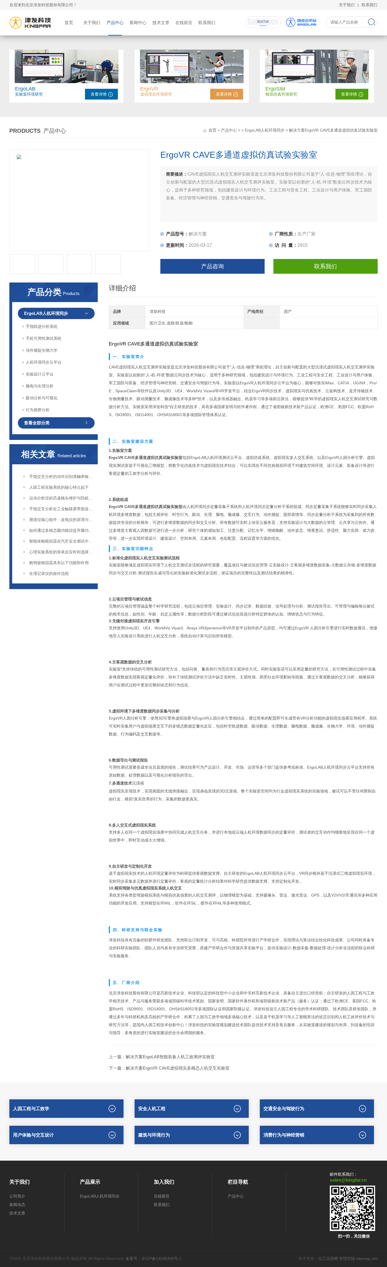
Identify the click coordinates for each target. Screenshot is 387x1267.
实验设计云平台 (40, 374)
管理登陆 (347, 1258)
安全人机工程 (151, 1108)
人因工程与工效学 (31, 1108)
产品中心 (115, 22)
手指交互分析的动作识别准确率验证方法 (61, 476)
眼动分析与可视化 (42, 398)
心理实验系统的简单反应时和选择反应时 (61, 552)
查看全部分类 (37, 422)
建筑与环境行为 (154, 1135)
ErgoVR (149, 89)
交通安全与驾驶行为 (283, 1108)
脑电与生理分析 (40, 386)
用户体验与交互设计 (33, 1135)
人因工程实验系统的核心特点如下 (59, 487)
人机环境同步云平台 (43, 362)
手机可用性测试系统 (43, 338)
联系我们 (369, 5)
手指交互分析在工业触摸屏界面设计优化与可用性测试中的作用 (61, 509)
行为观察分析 (38, 410)
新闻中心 (137, 22)
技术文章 (160, 22)
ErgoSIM (275, 89)
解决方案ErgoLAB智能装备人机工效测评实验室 (170, 1056)
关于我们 (347, 5)
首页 (69, 22)
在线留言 (183, 22)
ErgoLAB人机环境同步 (264, 130)
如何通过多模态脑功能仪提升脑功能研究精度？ (61, 530)
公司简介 (17, 1196)
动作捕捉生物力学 (42, 350)
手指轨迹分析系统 (42, 326)
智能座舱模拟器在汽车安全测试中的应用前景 (61, 541)
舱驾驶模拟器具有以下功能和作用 (59, 562)
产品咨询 (212, 266)
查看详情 (99, 94)
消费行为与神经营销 (283, 1135)
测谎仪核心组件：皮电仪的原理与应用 (61, 519)
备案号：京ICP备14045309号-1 (154, 1258)
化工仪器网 (328, 1258)
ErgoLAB (25, 89)
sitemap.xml (367, 1258)
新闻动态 (17, 1204)
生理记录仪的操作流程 (49, 573)
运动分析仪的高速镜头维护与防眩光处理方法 (61, 498)
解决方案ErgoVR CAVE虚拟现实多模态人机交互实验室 (177, 1068)
